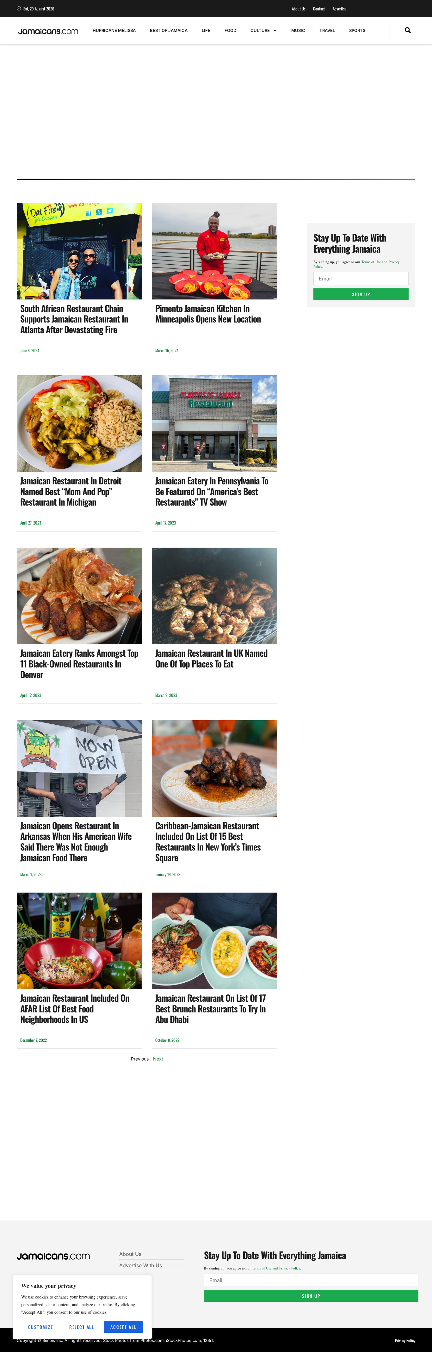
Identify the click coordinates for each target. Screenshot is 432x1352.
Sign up (361, 294)
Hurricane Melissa (114, 30)
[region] (82, 1307)
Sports (357, 30)
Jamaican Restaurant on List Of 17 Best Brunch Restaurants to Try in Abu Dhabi (210, 1008)
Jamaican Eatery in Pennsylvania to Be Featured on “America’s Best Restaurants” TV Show (211, 491)
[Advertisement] (209, 125)
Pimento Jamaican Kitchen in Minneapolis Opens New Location (208, 313)
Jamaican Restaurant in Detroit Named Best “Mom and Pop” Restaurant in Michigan (70, 491)
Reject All (81, 1327)
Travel (327, 30)
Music (298, 30)
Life (206, 30)
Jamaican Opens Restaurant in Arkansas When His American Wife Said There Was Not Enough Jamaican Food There (76, 841)
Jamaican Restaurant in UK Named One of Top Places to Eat (211, 658)
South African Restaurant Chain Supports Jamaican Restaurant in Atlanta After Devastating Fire (74, 319)
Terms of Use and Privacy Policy (276, 1268)
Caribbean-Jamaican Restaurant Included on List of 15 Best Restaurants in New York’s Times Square (208, 841)
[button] (408, 31)
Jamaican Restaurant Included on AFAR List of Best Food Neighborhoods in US (74, 1008)
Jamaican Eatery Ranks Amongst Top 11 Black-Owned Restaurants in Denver (79, 663)
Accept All (123, 1327)
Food (230, 30)
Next (158, 1058)
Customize (40, 1327)
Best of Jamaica (169, 30)
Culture (260, 30)
